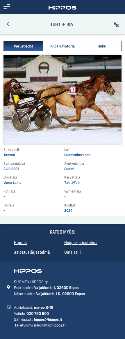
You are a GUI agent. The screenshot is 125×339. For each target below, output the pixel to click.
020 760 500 (37, 313)
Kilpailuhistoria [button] (62, 46)
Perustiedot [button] (23, 46)
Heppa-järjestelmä (80, 242)
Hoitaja (8, 205)
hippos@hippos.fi (48, 319)
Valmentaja (72, 191)
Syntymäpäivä (14, 163)
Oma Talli (72, 252)
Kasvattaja (72, 177)
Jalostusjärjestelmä (32, 252)
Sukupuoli (11, 149)
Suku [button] (102, 46)
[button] (7, 7)
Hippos (20, 242)
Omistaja (10, 177)
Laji (66, 149)
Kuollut (69, 205)
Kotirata (9, 191)
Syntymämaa (74, 163)
